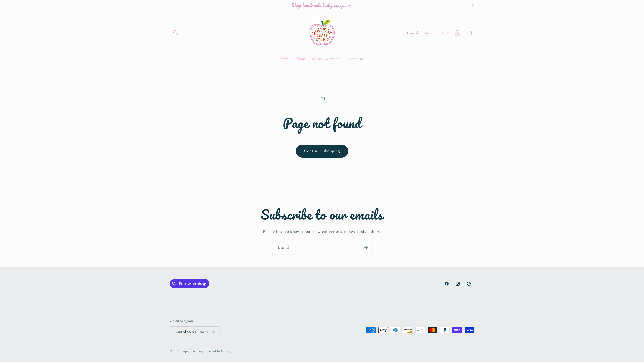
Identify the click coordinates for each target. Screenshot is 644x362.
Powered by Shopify (218, 351)
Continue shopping (322, 150)
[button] (176, 33)
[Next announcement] (472, 5)
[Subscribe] (365, 247)
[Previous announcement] (171, 5)
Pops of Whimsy (192, 351)
